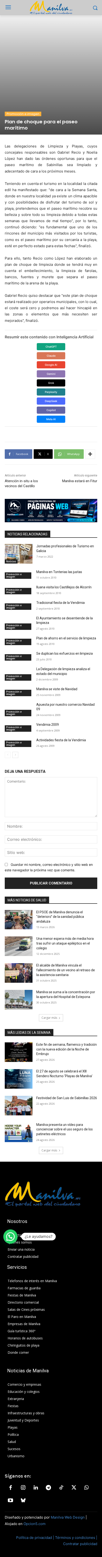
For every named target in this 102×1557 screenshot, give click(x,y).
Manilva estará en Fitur (79, 481)
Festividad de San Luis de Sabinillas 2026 (66, 1098)
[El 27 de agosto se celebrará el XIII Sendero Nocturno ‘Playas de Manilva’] (18, 1079)
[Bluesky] (23, 1500)
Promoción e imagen (23, 114)
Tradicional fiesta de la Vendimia (60, 603)
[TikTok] (61, 1488)
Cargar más (49, 1018)
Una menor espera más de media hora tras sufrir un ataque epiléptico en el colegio (65, 943)
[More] (90, 454)
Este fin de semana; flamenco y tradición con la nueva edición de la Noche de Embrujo (66, 1049)
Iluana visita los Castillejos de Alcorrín (64, 587)
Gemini (51, 374)
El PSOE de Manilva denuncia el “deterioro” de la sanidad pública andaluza (60, 916)
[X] (73, 1488)
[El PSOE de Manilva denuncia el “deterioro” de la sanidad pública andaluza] (18, 920)
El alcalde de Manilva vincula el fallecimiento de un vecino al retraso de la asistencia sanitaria (65, 970)
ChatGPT (51, 346)
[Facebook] (10, 1488)
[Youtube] (10, 1500)
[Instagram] (23, 1488)
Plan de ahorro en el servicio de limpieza (66, 638)
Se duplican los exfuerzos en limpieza (64, 653)
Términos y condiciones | (76, 1537)
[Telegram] (48, 1488)
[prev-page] (8, 755)
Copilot (51, 410)
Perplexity (51, 392)
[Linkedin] (36, 1488)
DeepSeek (51, 401)
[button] (10, 1236)
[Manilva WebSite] (51, 7)
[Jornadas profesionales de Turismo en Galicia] (18, 554)
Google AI (51, 364)
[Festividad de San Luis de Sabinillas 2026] (18, 1105)
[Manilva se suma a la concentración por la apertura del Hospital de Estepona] (18, 999)
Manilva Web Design (68, 1517)
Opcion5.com (34, 1523)
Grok (51, 383)
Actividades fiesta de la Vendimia (61, 740)
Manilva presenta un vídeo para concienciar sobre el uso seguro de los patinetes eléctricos (64, 1129)
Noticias (11, 561)
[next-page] (15, 755)
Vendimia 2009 (47, 724)
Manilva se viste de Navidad (56, 689)
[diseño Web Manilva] (51, 510)
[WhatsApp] (86, 1488)
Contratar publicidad (80, 1543)
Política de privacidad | (35, 1537)
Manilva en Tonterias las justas (59, 572)
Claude (51, 355)
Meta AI (51, 419)
